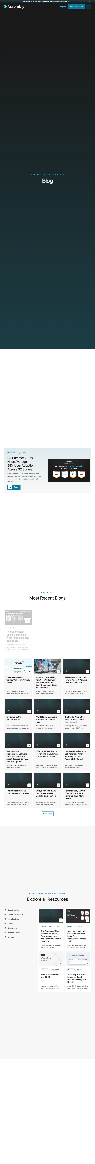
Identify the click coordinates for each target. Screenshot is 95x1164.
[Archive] (19, 937)
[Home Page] (14, 7)
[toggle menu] (88, 6)
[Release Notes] (19, 932)
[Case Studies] (19, 910)
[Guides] (19, 923)
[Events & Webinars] (19, 914)
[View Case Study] (18, 631)
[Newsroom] (19, 928)
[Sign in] (63, 6)
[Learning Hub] (19, 919)
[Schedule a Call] (76, 6)
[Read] (14, 487)
